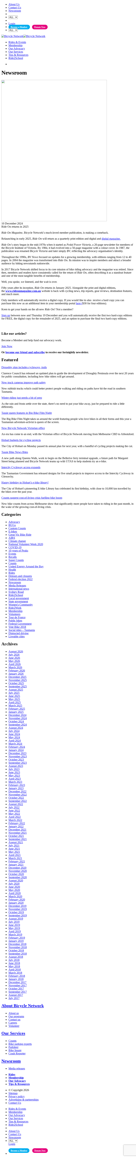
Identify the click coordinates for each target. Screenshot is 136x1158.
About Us (13, 4)
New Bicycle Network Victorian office (23, 428)
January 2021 (16, 864)
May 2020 (14, 890)
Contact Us (14, 7)
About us (13, 1013)
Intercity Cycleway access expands (20, 467)
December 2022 (17, 791)
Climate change (17, 541)
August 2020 (15, 880)
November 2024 (17, 718)
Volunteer (13, 1025)
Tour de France (17, 617)
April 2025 (14, 702)
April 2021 (14, 855)
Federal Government (20, 623)
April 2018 (14, 969)
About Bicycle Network (22, 1005)
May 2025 (14, 699)
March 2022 (15, 820)
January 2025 (16, 711)
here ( (79, 303)
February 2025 (16, 708)
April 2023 (14, 778)
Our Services (15, 51)
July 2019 (13, 921)
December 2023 (17, 753)
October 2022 (16, 797)
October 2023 (16, 759)
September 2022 (17, 800)
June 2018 (14, 963)
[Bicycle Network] (23, 36)
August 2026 (15, 651)
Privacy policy (16, 1096)
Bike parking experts (20, 1043)
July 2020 (13, 883)
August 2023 (15, 765)
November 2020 (17, 870)
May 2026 (14, 660)
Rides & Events (17, 42)
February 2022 (16, 823)
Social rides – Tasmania (21, 630)
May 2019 (14, 928)
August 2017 (15, 994)
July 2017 (13, 998)
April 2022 (14, 816)
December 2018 (17, 944)
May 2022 (14, 813)
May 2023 (14, 775)
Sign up (5, 315)
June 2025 (14, 695)
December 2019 (17, 905)
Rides (11, 572)
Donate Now (40, 27)
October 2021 (16, 835)
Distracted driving (18, 633)
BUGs (12, 525)
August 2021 (15, 842)
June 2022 (14, 810)
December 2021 (17, 829)
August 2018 (15, 956)
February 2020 (16, 899)
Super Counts (16, 560)
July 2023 (13, 769)
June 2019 (14, 925)
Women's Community (20, 604)
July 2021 (13, 845)
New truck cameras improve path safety (23, 382)
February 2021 (16, 861)
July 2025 (13, 692)
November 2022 (17, 794)
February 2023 (16, 785)
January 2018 (16, 979)
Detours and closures (20, 575)
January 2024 (16, 750)
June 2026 (14, 657)
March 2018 (15, 972)
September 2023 (17, 762)
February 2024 (16, 746)
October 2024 (16, 721)
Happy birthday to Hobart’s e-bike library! (25, 482)
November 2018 (17, 947)
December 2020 (17, 867)
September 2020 (17, 877)
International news (18, 588)
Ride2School (15, 58)
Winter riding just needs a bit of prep (21, 397)
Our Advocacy (16, 48)
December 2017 (17, 982)
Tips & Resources (18, 54)
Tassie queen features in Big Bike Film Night (26, 412)
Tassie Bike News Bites (14, 452)
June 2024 (14, 734)
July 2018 (13, 959)
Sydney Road (16, 591)
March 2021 (15, 858)
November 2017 (17, 985)
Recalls (12, 556)
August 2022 (15, 804)
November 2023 (17, 756)
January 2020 (16, 902)
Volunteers (14, 614)
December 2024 (17, 715)
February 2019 (16, 937)
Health (12, 569)
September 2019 (17, 915)
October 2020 (16, 874)
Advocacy (14, 521)
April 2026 (14, 664)
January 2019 (16, 940)
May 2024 (14, 737)
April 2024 (14, 740)
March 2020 (15, 896)
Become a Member (19, 27)
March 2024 (15, 743)
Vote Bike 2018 (17, 626)
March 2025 (15, 705)
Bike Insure (14, 1050)
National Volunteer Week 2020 (25, 544)
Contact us (14, 1019)
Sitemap (13, 1093)
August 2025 (15, 689)
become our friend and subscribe (25, 352)
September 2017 (17, 991)
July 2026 (13, 654)
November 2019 (17, 909)
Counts (12, 563)
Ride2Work (14, 607)
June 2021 (14, 848)
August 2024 (15, 727)
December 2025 (17, 676)
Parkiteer (13, 1047)
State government (18, 601)
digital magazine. (111, 238)
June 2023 (14, 772)
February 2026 (16, 670)
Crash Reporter (17, 1053)
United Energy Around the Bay (26, 566)
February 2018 (16, 975)
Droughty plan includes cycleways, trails (24, 367)
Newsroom (14, 10)
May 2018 (14, 966)
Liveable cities (16, 636)
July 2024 (13, 730)
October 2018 (16, 950)
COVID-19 (14, 547)
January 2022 (16, 826)
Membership (15, 45)
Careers (12, 1022)
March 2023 (15, 781)
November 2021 (17, 832)
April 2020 (14, 893)
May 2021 (14, 851)
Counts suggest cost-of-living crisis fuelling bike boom (31, 497)
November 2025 (17, 680)
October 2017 (16, 988)
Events (12, 553)
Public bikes (15, 620)
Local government (18, 598)
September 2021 (17, 839)
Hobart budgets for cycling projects (21, 440)
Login (11, 23)
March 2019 (15, 934)
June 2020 (14, 886)
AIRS (11, 537)
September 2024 (17, 724)
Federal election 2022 (20, 579)
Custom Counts (17, 528)
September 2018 (17, 953)
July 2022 (13, 807)
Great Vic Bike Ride (19, 534)
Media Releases (17, 585)
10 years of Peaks (18, 550)
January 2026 (16, 673)
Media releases (16, 1068)
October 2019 (16, 912)
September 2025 (17, 686)
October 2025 (16, 683)
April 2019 (14, 931)
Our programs (16, 1016)
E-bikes (12, 531)
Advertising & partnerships (23, 1099)
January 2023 (16, 788)
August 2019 (15, 918)
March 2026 (15, 667)
